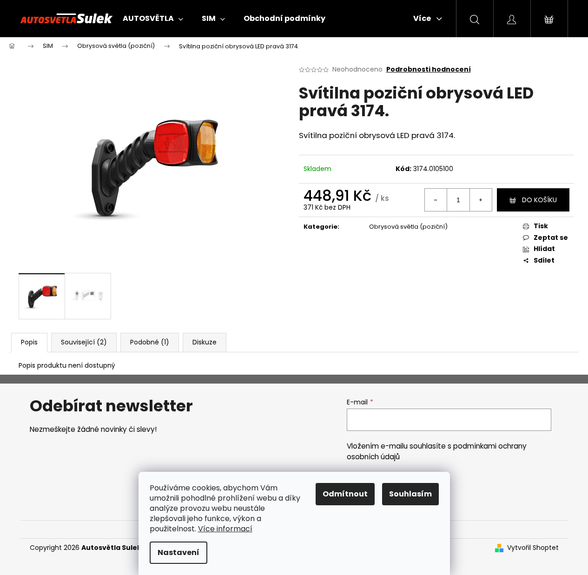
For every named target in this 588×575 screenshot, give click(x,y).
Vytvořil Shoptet (533, 547)
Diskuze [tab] (204, 342)
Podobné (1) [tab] (149, 342)
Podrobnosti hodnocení (428, 69)
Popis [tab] (29, 342)
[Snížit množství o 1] (436, 200)
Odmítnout (345, 494)
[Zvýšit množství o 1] (480, 200)
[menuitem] (152, 18)
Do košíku (539, 200)
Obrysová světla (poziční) (408, 226)
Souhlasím (410, 494)
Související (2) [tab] (84, 342)
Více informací (225, 528)
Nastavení (178, 552)
